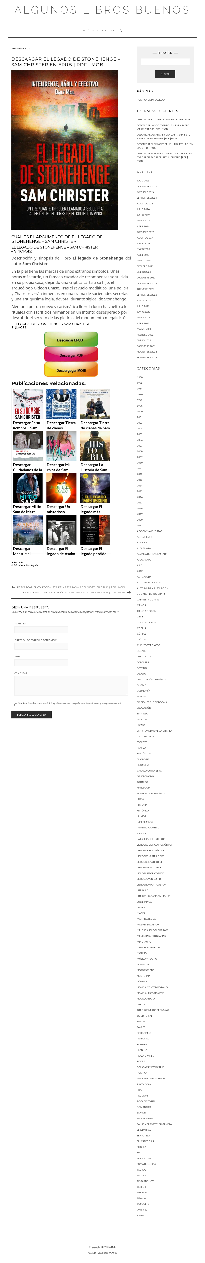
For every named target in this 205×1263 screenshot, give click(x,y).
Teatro (141, 1175)
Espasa (141, 724)
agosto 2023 (145, 237)
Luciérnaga (144, 901)
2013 (140, 479)
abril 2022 (143, 323)
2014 (140, 485)
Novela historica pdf (150, 993)
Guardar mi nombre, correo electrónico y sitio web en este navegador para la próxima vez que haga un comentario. (70, 703)
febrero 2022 (145, 334)
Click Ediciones (146, 622)
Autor (21, 562)
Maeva (141, 913)
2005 (140, 434)
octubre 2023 (145, 232)
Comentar (20, 673)
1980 (140, 377)
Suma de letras (146, 1163)
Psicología (144, 1084)
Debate (141, 650)
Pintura (142, 1044)
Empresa (142, 713)
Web (17, 656)
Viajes (140, 1215)
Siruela (141, 1146)
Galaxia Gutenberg (149, 770)
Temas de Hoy (145, 1181)
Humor (141, 816)
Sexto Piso (143, 1135)
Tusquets (143, 1203)
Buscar (165, 74)
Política (142, 1072)
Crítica (141, 639)
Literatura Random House (153, 896)
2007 (140, 445)
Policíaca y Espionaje (150, 1067)
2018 (140, 508)
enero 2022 (144, 340)
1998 (140, 405)
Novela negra (146, 998)
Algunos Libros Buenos (102, 10)
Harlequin (144, 787)
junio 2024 (143, 214)
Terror (141, 1186)
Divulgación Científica (151, 679)
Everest (142, 742)
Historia (142, 804)
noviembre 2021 (147, 351)
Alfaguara (144, 548)
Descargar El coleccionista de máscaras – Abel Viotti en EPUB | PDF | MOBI (71, 587)
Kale (113, 1247)
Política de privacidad (98, 30)
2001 (140, 417)
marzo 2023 (144, 260)
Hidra (140, 798)
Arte (140, 571)
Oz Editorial (144, 1015)
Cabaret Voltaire (148, 599)
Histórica (143, 810)
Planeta (142, 1049)
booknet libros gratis (151, 593)
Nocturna (143, 975)
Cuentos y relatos (148, 645)
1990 (140, 394)
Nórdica (142, 981)
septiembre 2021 (147, 357)
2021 (140, 525)
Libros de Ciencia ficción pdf (155, 844)
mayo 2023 (143, 249)
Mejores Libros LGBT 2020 (152, 930)
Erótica (142, 719)
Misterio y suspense (149, 947)
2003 (140, 422)
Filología (143, 759)
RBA (139, 1089)
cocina (141, 628)
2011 (140, 468)
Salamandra (145, 1118)
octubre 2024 (145, 192)
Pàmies (141, 1027)
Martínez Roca (146, 918)
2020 (140, 519)
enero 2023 (144, 271)
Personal (143, 1038)
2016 (140, 496)
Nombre (20, 623)
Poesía (141, 1061)
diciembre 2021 (146, 346)
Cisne (140, 616)
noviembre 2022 (147, 283)
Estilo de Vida (145, 736)
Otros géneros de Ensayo (153, 1009)
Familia (141, 747)
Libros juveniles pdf (149, 878)
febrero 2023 (145, 266)
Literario (143, 890)
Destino (142, 668)
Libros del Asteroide (150, 861)
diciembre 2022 (146, 277)
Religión (142, 1095)
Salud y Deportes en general (155, 1124)
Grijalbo (142, 782)
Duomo (142, 685)
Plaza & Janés (145, 1055)
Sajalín (141, 1112)
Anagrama (144, 559)
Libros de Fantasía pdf (150, 850)
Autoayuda (144, 576)
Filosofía (143, 764)
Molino (142, 953)
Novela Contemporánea (153, 987)
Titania (141, 1198)
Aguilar (142, 542)
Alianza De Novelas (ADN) (152, 553)
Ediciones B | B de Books (152, 702)
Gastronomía (146, 776)
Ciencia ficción (146, 610)
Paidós (141, 1021)
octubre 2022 (145, 288)
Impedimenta (145, 821)
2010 (140, 462)
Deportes (143, 662)
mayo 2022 (143, 317)
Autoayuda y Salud (149, 582)
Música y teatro (147, 958)
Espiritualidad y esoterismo (154, 730)
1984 (140, 388)
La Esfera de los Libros (151, 838)
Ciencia (141, 605)
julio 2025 (143, 180)
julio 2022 (143, 306)
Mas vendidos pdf (148, 924)
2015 (140, 491)
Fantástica (144, 753)
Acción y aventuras (149, 531)
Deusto (141, 673)
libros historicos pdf (150, 873)
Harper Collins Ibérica (151, 793)
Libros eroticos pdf (149, 867)
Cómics (141, 633)
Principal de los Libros (151, 1078)
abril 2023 (143, 254)
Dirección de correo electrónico (35, 640)
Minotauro (144, 941)
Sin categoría (32, 565)
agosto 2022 (145, 300)
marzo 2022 (144, 328)
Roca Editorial (146, 1101)
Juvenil (141, 833)
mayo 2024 (143, 220)
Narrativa (143, 964)
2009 (140, 457)
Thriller (142, 1192)
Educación (144, 707)
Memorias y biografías (151, 935)
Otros (141, 1004)
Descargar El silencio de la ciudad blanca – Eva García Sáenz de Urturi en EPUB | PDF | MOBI (164, 157)
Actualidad (144, 536)
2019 (140, 513)
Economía (143, 690)
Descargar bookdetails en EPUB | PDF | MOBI (164, 119)
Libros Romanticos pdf (151, 884)
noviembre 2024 (147, 186)
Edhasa (141, 696)
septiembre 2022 (147, 294)
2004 (140, 428)
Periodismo (144, 1032)
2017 (140, 502)
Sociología (144, 1158)
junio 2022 (143, 311)
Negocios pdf (145, 970)
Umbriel (142, 1209)
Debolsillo (144, 656)
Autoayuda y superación (152, 588)
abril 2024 (143, 226)
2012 (140, 474)
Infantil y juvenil (148, 827)
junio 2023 (143, 243)
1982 (140, 382)
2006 (140, 439)
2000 (140, 411)
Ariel (140, 565)
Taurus (141, 1169)
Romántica (144, 1106)
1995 (140, 399)
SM (138, 1152)
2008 (140, 451)
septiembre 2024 (147, 197)
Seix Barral (144, 1129)
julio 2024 (143, 209)
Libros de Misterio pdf (150, 856)
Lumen (141, 907)
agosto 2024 (145, 203)
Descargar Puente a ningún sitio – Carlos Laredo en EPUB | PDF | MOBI (74, 592)
